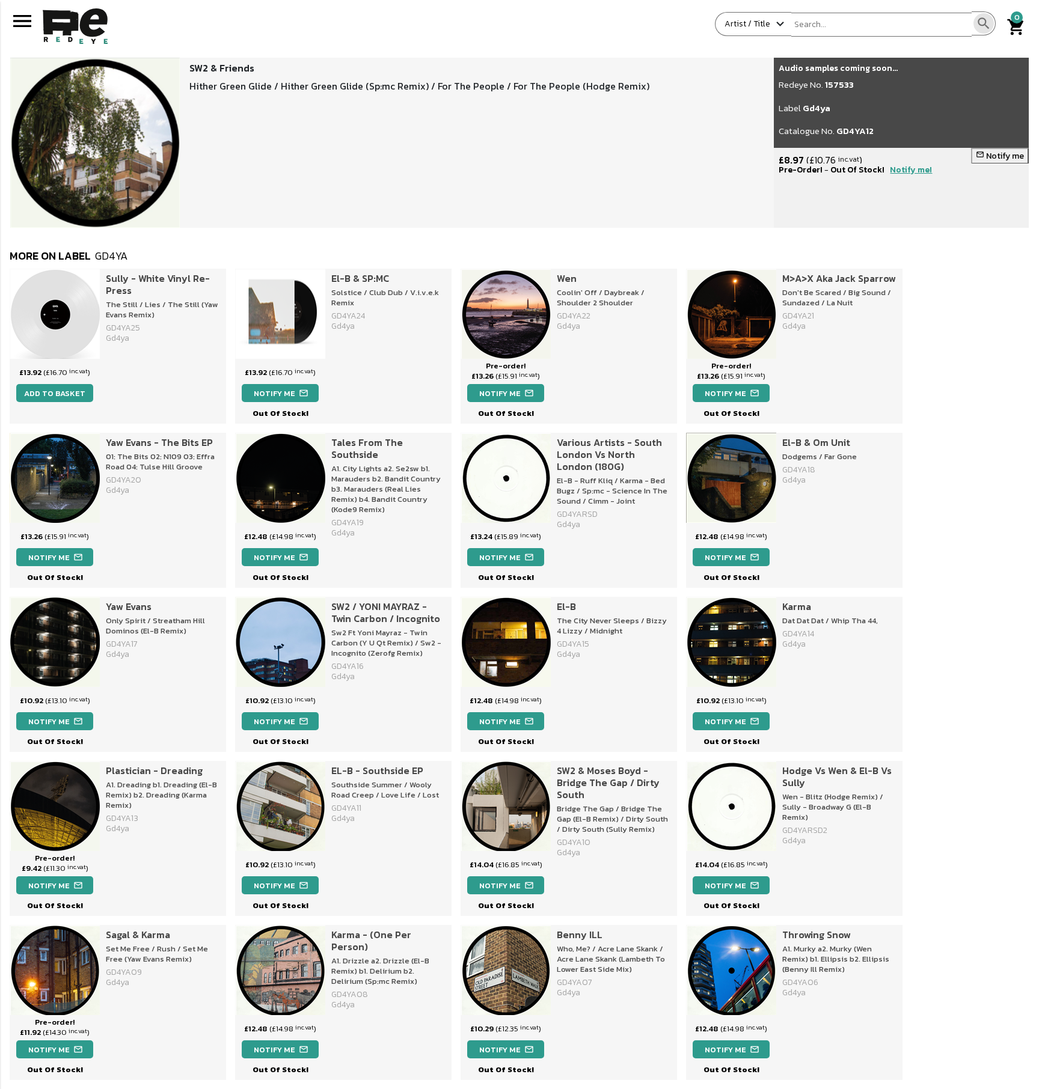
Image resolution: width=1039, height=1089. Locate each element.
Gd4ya (816, 108)
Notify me (1000, 156)
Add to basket (54, 393)
